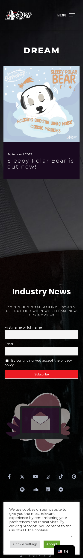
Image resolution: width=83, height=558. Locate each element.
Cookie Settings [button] (25, 544)
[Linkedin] (48, 489)
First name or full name (23, 327)
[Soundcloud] (35, 489)
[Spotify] (22, 489)
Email (9, 344)
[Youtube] (35, 476)
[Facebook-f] (9, 476)
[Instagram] (48, 476)
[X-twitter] (22, 476)
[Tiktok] (60, 476)
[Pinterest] (73, 476)
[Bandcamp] (60, 489)
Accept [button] (51, 544)
